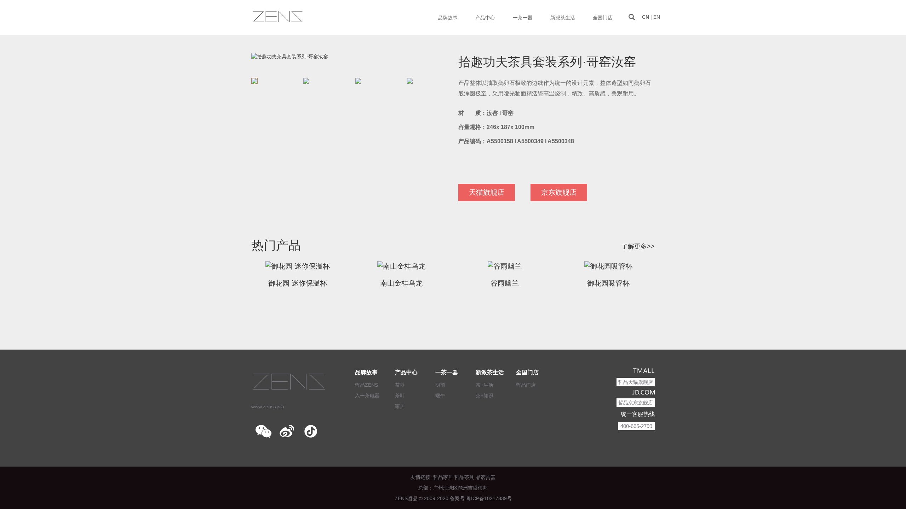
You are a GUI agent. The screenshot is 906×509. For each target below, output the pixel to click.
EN (656, 17)
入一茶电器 (367, 395)
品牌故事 (366, 372)
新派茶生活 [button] (562, 18)
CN (645, 17)
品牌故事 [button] (448, 18)
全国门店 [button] (603, 18)
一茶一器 (446, 372)
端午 (440, 395)
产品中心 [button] (485, 18)
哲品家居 (443, 477)
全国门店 (527, 372)
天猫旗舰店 (486, 192)
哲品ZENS (366, 385)
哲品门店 (526, 385)
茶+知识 (484, 395)
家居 (400, 406)
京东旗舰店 (559, 192)
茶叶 (400, 395)
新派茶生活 (490, 372)
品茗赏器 (485, 477)
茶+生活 (484, 385)
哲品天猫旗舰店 (635, 382)
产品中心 (406, 372)
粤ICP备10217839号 (489, 498)
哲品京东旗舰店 (635, 402)
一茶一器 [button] (523, 18)
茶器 (400, 385)
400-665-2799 (636, 426)
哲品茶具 (464, 477)
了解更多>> (638, 246)
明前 (440, 385)
